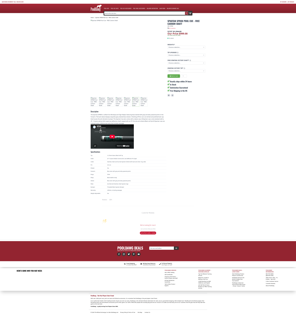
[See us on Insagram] (124, 254)
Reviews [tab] (104, 200)
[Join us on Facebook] (119, 254)
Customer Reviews (270, 283)
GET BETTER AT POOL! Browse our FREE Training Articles (205, 286)
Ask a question (172, 28)
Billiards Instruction (152, 8)
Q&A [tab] (110, 199)
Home (92, 17)
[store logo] (96, 8)
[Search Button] (186, 13)
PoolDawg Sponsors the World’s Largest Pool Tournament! (238, 279)
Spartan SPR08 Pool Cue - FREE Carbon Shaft (106, 17)
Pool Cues (106, 8)
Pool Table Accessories (139, 8)
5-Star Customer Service (272, 281)
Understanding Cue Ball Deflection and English (204, 282)
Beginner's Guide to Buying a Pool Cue (203, 278)
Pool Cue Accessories (126, 8)
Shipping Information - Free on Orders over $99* (171, 277)
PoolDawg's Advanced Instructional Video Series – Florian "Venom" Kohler (238, 284)
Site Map (140, 312)
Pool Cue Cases (115, 8)
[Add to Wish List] (168, 95)
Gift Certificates (169, 274)
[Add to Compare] (172, 95)
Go (176, 248)
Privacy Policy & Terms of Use (127, 312)
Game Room (162, 8)
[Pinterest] (134, 254)
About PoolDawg (270, 285)
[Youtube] (139, 254)
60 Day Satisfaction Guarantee (169, 281)
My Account (283, 2)
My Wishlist (291, 2)
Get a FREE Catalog (169, 272)
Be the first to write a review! (148, 233)
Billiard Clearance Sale (173, 8)
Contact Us (147, 312)
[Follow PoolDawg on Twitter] (129, 254)
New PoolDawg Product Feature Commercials (238, 274)
